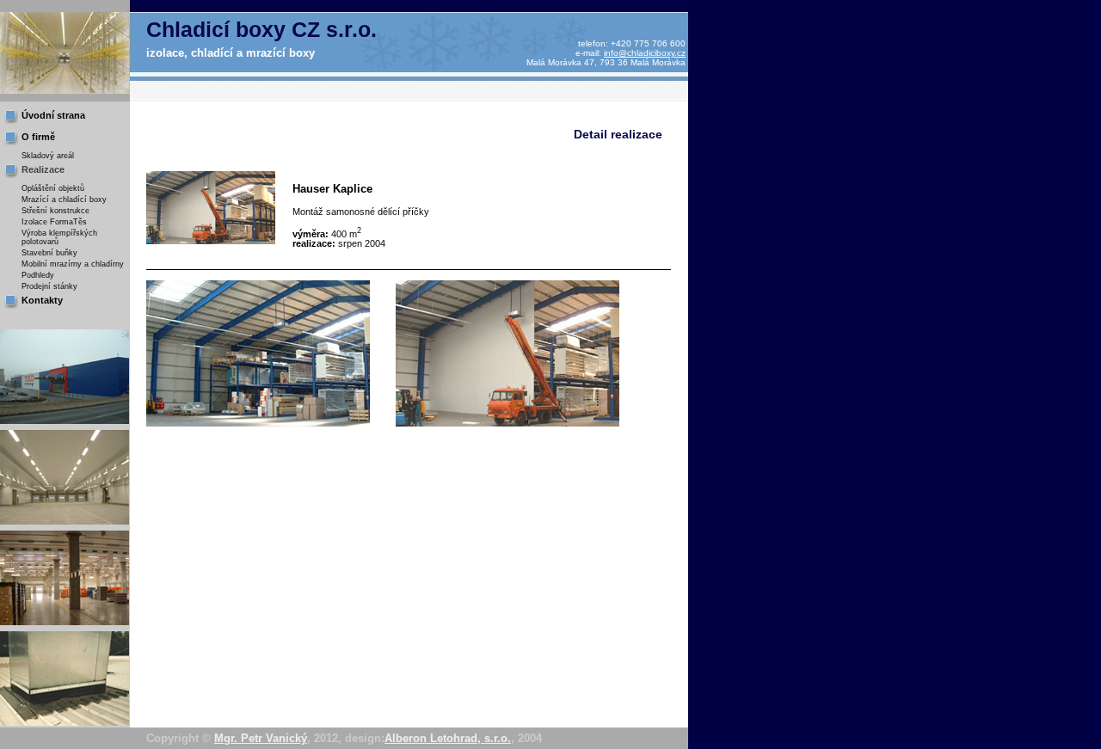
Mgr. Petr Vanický (260, 738)
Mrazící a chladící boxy (64, 199)
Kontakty (42, 300)
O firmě (38, 137)
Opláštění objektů (53, 188)
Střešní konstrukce (55, 210)
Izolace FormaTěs (54, 222)
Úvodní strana (53, 115)
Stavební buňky (49, 253)
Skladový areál (48, 155)
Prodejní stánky (49, 286)
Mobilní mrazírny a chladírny (73, 264)
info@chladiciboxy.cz (645, 53)
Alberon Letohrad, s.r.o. (447, 738)
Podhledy (38, 275)
